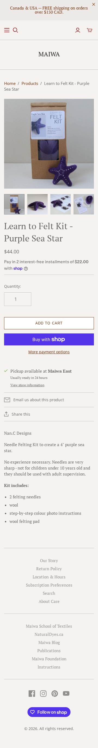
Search (49, 593)
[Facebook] (32, 693)
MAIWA (49, 54)
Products (30, 83)
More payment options (49, 351)
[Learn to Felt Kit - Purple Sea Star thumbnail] (14, 204)
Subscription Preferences (49, 585)
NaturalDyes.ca (49, 634)
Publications (49, 650)
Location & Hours (49, 577)
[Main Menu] (7, 30)
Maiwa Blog (49, 642)
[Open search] (15, 30)
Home (10, 83)
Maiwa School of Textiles (49, 626)
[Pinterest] (54, 693)
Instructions (49, 667)
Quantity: (12, 286)
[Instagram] (43, 693)
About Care (49, 601)
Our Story (49, 560)
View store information (27, 385)
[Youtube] (66, 693)
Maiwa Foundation (49, 658)
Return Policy (49, 568)
